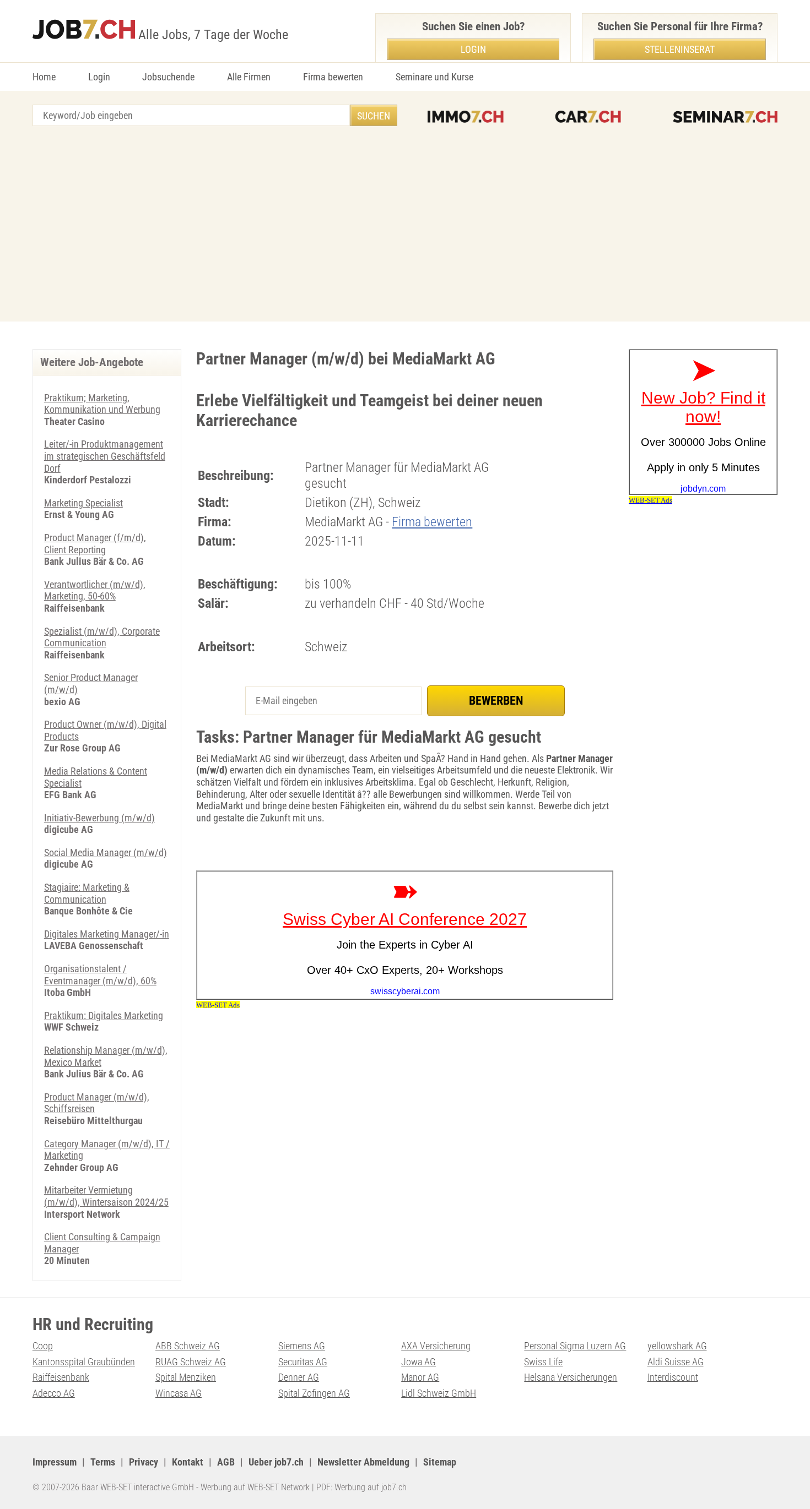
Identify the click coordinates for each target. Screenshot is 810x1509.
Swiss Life (543, 1362)
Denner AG (298, 1377)
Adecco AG (54, 1393)
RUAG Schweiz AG (190, 1362)
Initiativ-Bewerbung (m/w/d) (99, 818)
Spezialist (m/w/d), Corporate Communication (102, 637)
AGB (226, 1462)
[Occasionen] (588, 117)
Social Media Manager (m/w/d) (105, 852)
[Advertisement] (405, 225)
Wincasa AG (178, 1393)
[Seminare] (725, 117)
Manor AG (420, 1377)
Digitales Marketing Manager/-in (106, 934)
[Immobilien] (466, 117)
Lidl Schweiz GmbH (438, 1393)
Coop (43, 1346)
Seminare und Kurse (434, 77)
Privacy (143, 1462)
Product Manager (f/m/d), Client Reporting (95, 543)
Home (44, 77)
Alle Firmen (249, 77)
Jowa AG (418, 1362)
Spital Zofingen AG (314, 1393)
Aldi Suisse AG (675, 1362)
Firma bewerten (333, 77)
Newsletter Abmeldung (363, 1462)
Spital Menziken (185, 1377)
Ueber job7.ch (276, 1462)
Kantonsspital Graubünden (84, 1362)
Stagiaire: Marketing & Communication (86, 893)
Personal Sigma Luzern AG (575, 1346)
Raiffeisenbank (61, 1377)
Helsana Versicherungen (570, 1377)
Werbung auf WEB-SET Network (255, 1487)
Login (99, 77)
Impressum (55, 1462)
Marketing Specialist (83, 503)
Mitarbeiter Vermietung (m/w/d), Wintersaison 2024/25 (106, 1196)
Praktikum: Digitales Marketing (103, 1015)
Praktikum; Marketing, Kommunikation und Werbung (102, 404)
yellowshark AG (677, 1346)
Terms (102, 1462)
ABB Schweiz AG (187, 1346)
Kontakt (187, 1462)
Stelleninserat (680, 49)
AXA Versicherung (436, 1346)
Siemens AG (301, 1346)
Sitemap (439, 1462)
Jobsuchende (168, 77)
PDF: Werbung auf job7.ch (361, 1487)
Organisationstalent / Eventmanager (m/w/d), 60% (100, 975)
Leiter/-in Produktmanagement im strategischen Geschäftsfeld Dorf (104, 455)
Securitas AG (302, 1362)
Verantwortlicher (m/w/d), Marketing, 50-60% (94, 590)
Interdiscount (672, 1377)
